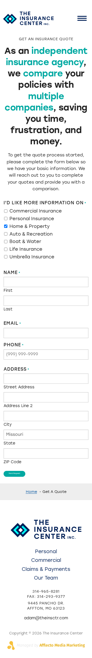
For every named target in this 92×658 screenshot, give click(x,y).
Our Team (46, 578)
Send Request (14, 473)
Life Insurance (25, 249)
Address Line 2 (18, 405)
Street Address (19, 387)
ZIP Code (12, 462)
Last (8, 309)
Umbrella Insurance (31, 256)
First (8, 290)
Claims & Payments (46, 569)
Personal (46, 551)
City (8, 424)
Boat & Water (25, 241)
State (9, 443)
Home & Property (29, 226)
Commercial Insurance (35, 211)
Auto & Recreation (31, 234)
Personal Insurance (31, 218)
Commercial (46, 560)
